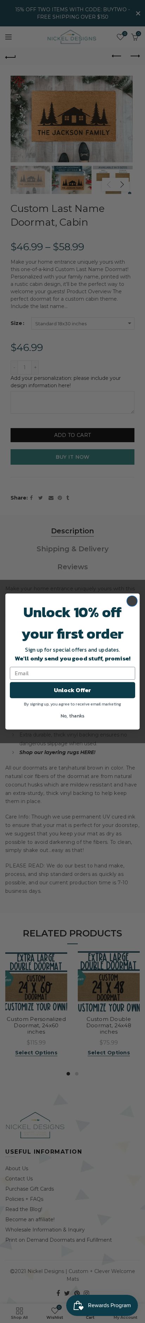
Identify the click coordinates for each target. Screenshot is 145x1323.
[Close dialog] (132, 601)
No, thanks (72, 715)
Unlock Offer (72, 689)
